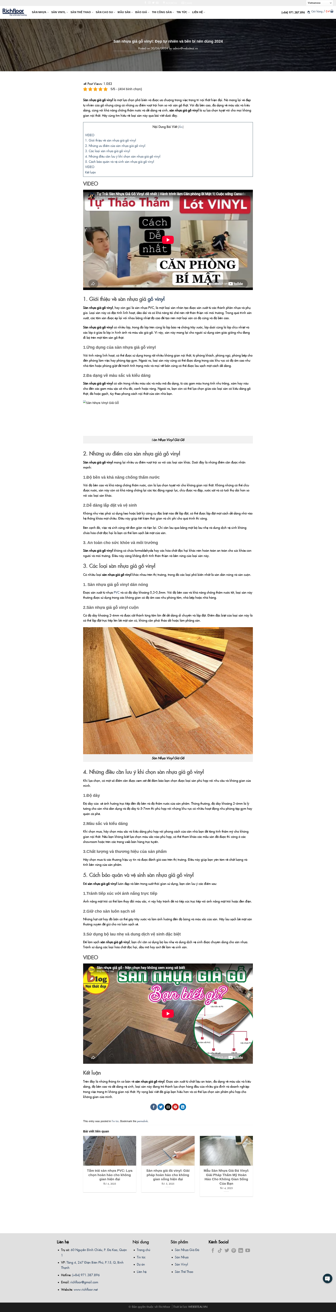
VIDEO (89, 135)
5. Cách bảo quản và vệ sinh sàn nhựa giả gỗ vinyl (119, 161)
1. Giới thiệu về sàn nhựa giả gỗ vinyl (110, 140)
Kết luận (90, 172)
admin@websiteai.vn (185, 48)
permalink (142, 1121)
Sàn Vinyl (181, 1264)
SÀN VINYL (58, 12)
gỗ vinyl (156, 298)
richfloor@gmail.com (84, 1282)
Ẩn (181, 127)
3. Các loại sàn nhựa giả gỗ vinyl (107, 150)
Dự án (141, 1264)
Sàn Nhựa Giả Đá (187, 1249)
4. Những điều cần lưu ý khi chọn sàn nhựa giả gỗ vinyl (122, 156)
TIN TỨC (182, 12)
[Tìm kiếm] (308, 12)
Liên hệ (141, 1271)
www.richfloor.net (86, 1289)
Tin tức (115, 1121)
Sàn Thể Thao (184, 1271)
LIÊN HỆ (197, 12)
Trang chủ (143, 1249)
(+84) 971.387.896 (293, 12)
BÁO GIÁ (141, 12)
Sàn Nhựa (181, 1257)
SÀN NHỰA (39, 12)
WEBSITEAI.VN (197, 1306)
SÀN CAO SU (104, 12)
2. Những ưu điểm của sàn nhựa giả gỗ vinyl (115, 145)
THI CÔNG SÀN (162, 12)
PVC (117, 592)
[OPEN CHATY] (327, 1278)
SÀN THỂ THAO (81, 12)
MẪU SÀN (124, 12)
